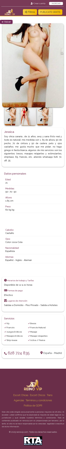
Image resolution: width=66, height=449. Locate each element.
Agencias (19, 400)
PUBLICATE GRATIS (50, 12)
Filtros (31, 12)
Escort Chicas (20, 395)
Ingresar (56, 3)
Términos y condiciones (39, 400)
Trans (49, 395)
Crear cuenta (39, 3)
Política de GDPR (33, 405)
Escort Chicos (37, 395)
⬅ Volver (6, 22)
